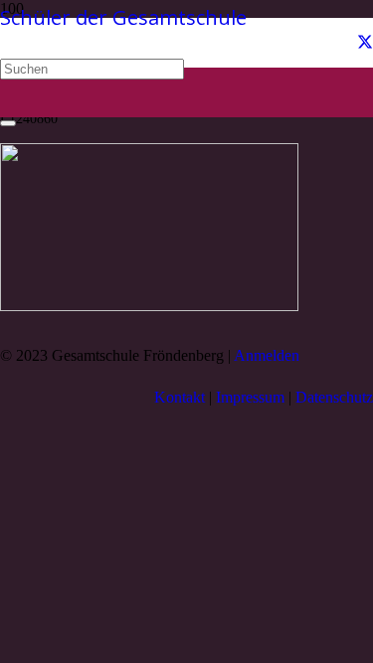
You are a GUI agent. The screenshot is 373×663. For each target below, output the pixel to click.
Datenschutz (334, 397)
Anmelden (266, 355)
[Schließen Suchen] (8, 123)
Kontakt (179, 397)
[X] (365, 42)
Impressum (250, 397)
